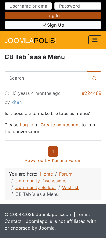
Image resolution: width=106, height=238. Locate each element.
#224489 (91, 93)
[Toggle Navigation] (94, 39)
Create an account (60, 124)
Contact (13, 221)
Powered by (37, 160)
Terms (83, 214)
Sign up (55, 25)
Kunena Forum (67, 160)
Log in (53, 15)
